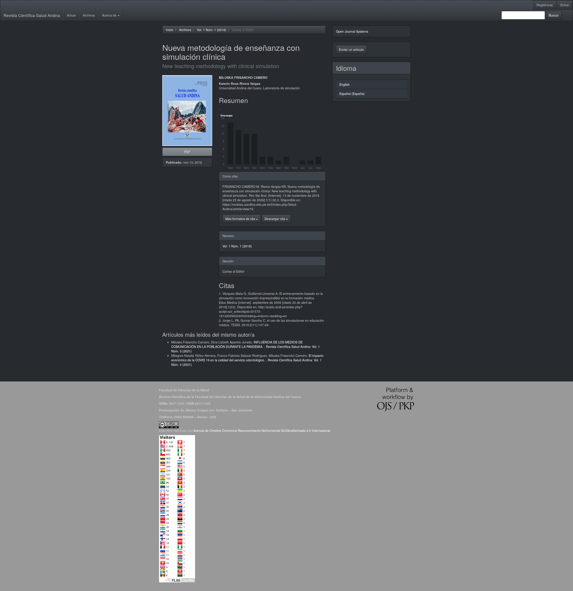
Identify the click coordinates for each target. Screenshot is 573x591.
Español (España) (352, 93)
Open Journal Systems (352, 31)
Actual (71, 15)
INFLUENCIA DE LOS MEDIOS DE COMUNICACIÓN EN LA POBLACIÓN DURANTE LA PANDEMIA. (237, 344)
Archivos (89, 15)
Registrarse (545, 5)
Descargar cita (275, 218)
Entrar (564, 5)
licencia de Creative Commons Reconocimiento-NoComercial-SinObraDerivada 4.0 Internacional (262, 430)
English (344, 84)
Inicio (169, 30)
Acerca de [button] (109, 15)
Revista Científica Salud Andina (32, 15)
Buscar (554, 15)
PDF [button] (187, 152)
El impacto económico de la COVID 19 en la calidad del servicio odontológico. (247, 357)
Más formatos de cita (240, 218)
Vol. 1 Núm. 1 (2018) (211, 30)
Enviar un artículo (351, 49)
